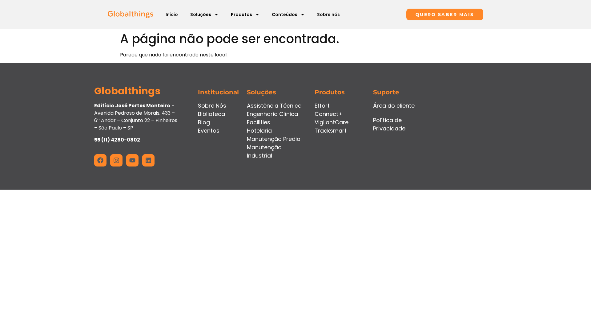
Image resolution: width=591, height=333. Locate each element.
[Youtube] (132, 160)
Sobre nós (328, 14)
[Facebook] (100, 160)
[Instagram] (116, 160)
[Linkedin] (148, 160)
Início (172, 14)
